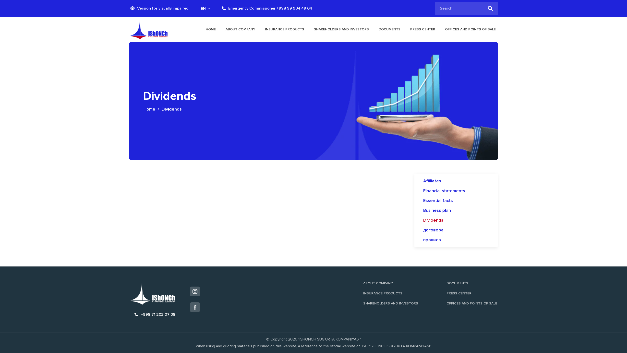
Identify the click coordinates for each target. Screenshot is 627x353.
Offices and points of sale (470, 29)
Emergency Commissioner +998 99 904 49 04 (270, 8)
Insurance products (284, 29)
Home (211, 29)
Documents (389, 29)
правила (432, 239)
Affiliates (432, 181)
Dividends (433, 220)
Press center (422, 29)
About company (240, 29)
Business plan (437, 210)
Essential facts (438, 200)
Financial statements (444, 190)
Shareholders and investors (341, 29)
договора (433, 230)
